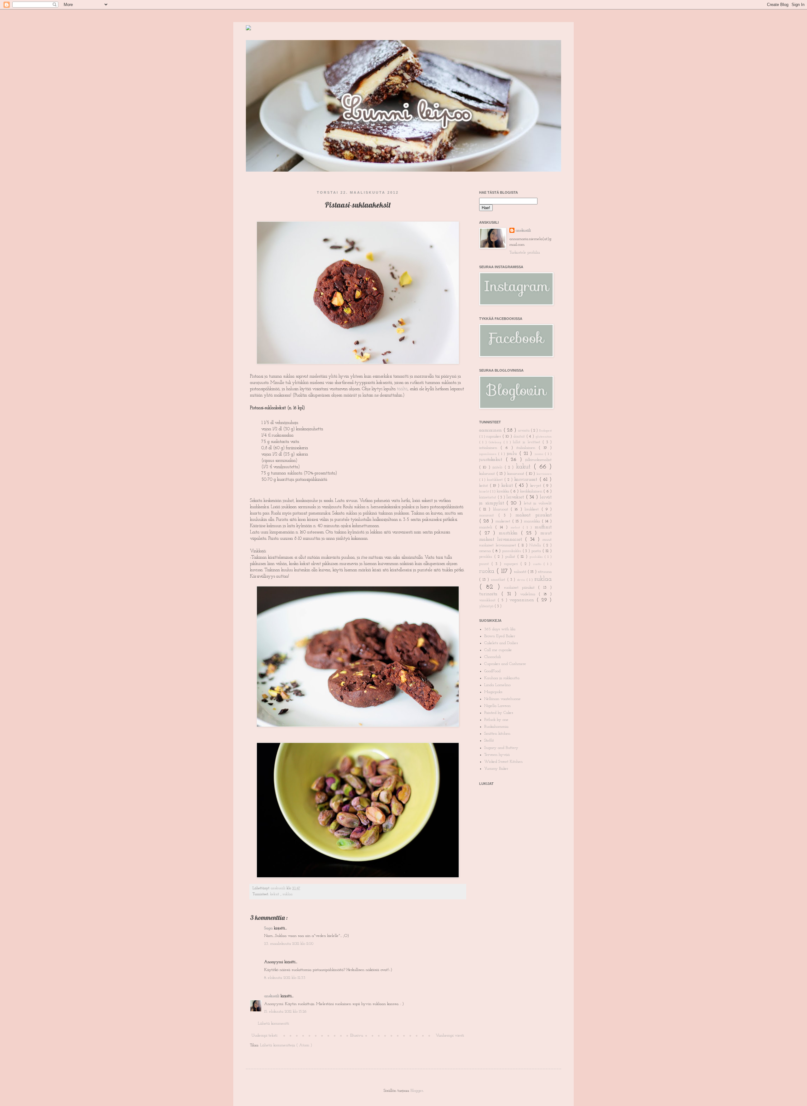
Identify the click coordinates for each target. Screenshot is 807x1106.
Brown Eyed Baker (499, 636)
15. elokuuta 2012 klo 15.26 (285, 1011)
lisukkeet (533, 509)
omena (485, 551)
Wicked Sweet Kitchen (503, 762)
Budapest (545, 430)
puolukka (537, 557)
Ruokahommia (496, 727)
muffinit (543, 527)
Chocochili (492, 657)
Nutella (536, 545)
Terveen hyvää (497, 755)
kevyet (536, 486)
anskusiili (279, 888)
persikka (486, 557)
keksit (275, 894)
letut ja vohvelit (538, 503)
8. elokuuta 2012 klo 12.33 (284, 978)
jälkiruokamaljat (538, 460)
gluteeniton (544, 436)
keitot (484, 486)
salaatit (521, 572)
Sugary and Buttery (501, 748)
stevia (521, 580)
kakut (524, 466)
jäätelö (498, 467)
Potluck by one (496, 720)
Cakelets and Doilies (501, 643)
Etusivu (356, 1035)
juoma (540, 454)
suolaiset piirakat (521, 587)
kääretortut (488, 497)
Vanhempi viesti (450, 1035)
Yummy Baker (496, 769)
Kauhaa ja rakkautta (502, 678)
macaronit (488, 515)
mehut (517, 527)
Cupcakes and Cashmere (505, 664)
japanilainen (488, 454)
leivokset (516, 497)
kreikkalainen (531, 491)
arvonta (524, 430)
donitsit (520, 436)
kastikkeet (496, 480)
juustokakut (492, 459)
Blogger (416, 1091)
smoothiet (499, 580)
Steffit (489, 740)
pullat (511, 557)
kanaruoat (516, 474)
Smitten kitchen (497, 734)
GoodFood (492, 671)
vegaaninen (523, 600)
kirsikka (503, 491)
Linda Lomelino (497, 685)
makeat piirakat (533, 515)
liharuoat (502, 509)
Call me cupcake (498, 650)
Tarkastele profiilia (524, 252)
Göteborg (496, 442)
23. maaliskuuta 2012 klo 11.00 (288, 944)
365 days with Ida (499, 629)
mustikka (510, 533)
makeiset (504, 521)
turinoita (490, 594)
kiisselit (484, 491)
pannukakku (512, 551)
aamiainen (491, 430)
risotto (538, 564)
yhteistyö (487, 606)
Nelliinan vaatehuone (502, 699)
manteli (487, 527)
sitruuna (545, 572)
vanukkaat (488, 600)
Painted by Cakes (498, 713)
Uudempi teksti (264, 1035)
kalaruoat (487, 474)
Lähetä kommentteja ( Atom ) (286, 1045)
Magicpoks (493, 692)
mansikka (533, 521)
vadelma (529, 594)
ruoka (487, 571)
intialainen (490, 448)
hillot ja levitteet (528, 442)
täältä (402, 389)
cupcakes (494, 436)
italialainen (527, 448)
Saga (269, 928)
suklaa (287, 894)
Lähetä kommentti (273, 1023)
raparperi (512, 564)
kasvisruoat (526, 479)
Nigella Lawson (497, 706)
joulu (513, 453)
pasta (537, 551)
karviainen (544, 474)
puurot (485, 564)
